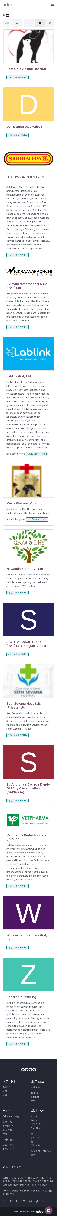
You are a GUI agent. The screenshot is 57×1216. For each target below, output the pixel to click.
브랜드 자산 (37, 1120)
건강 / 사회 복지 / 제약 (17, 77)
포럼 (5, 1095)
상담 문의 (36, 1124)
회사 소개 (36, 1116)
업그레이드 (8, 1126)
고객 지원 (7, 1122)
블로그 (34, 1141)
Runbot (35, 1096)
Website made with (24, 1211)
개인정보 (47, 1151)
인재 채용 (36, 1127)
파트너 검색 (8, 1145)
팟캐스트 (35, 1137)
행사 (33, 1133)
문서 (5, 1091)
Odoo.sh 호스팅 (11, 1116)
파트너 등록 (8, 1149)
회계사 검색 (8, 1139)
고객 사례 (36, 1145)
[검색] (17, 23)
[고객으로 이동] (28, 46)
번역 (33, 1100)
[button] (52, 5)
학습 (5, 1133)
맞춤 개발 (7, 1129)
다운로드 (35, 1087)
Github (34, 1093)
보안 (33, 1154)
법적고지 (35, 1151)
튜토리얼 (7, 1087)
